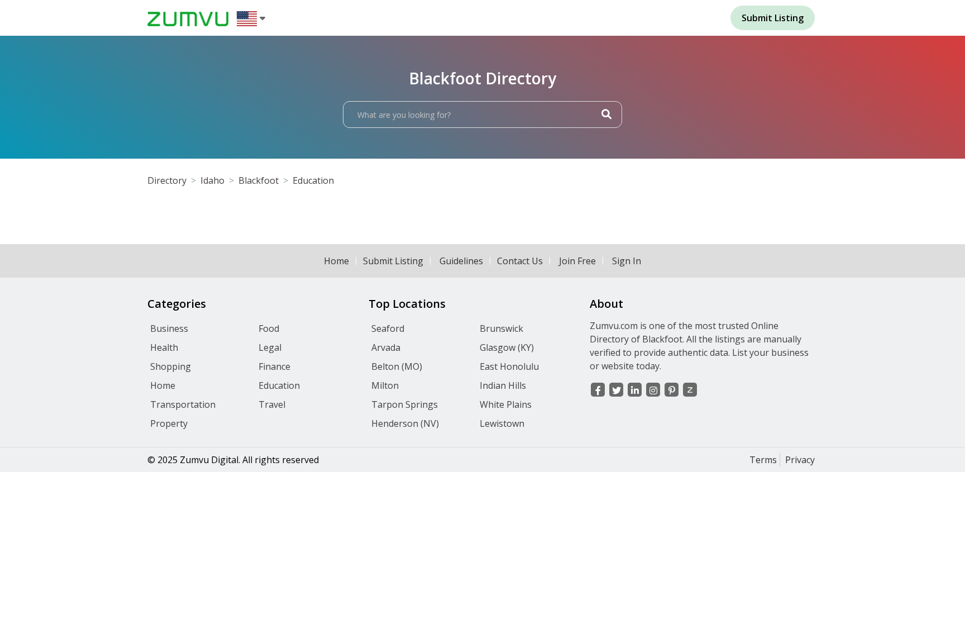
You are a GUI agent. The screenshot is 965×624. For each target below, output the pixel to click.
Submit (773, 18)
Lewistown (502, 423)
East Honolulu (509, 366)
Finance (274, 366)
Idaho (212, 180)
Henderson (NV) (405, 423)
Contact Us (520, 261)
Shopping (170, 366)
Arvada (385, 347)
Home (336, 261)
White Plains (506, 404)
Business (169, 328)
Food (269, 328)
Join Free (577, 261)
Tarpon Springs (404, 404)
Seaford (387, 328)
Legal (270, 347)
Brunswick (501, 328)
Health (164, 347)
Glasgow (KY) (507, 347)
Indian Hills (503, 385)
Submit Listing (393, 261)
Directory (167, 180)
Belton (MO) (396, 366)
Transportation (183, 404)
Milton (385, 385)
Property (169, 423)
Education (313, 180)
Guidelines (461, 261)
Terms (763, 460)
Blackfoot (258, 180)
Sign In (626, 261)
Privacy (800, 460)
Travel (272, 404)
